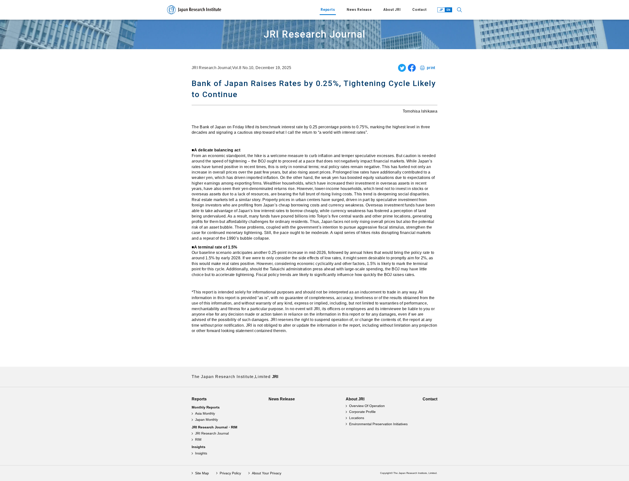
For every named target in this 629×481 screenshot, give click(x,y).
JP (441, 10)
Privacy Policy (230, 473)
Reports (328, 10)
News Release (359, 10)
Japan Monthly (206, 420)
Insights (198, 447)
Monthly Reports (206, 407)
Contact (419, 10)
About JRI (392, 10)
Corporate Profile (362, 412)
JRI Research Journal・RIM (214, 427)
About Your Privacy (266, 473)
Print (431, 67)
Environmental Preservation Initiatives (378, 424)
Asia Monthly (205, 413)
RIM (198, 439)
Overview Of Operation (367, 406)
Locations (356, 418)
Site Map (202, 473)
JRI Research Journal (212, 433)
